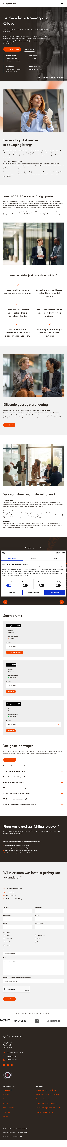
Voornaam (6, 907)
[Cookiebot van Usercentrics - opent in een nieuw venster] (57, 553)
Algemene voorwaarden (9, 1132)
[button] (62, 3)
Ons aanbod (7, 1099)
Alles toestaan (54, 592)
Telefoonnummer (40, 923)
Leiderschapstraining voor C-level (46, 1090)
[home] (9, 3)
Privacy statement (22, 1132)
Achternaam (38, 907)
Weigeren (12, 592)
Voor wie (6, 1094)
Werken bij (6, 1112)
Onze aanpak (7, 1090)
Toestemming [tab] (12, 558)
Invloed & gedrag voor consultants (46, 1103)
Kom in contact (9, 760)
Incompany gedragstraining (44, 1112)
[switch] (25, 585)
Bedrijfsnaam (7, 915)
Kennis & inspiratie (8, 1108)
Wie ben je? (6, 932)
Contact (5, 1116)
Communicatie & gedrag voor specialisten (48, 1108)
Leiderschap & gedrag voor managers (47, 1094)
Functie (37, 915)
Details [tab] (33, 558)
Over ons (6, 1103)
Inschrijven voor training (12, 49)
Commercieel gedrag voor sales (45, 1099)
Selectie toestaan (33, 592)
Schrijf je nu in (9, 425)
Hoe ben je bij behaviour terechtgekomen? (17, 977)
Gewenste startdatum (9, 950)
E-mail (5, 923)
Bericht (5, 958)
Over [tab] (55, 558)
